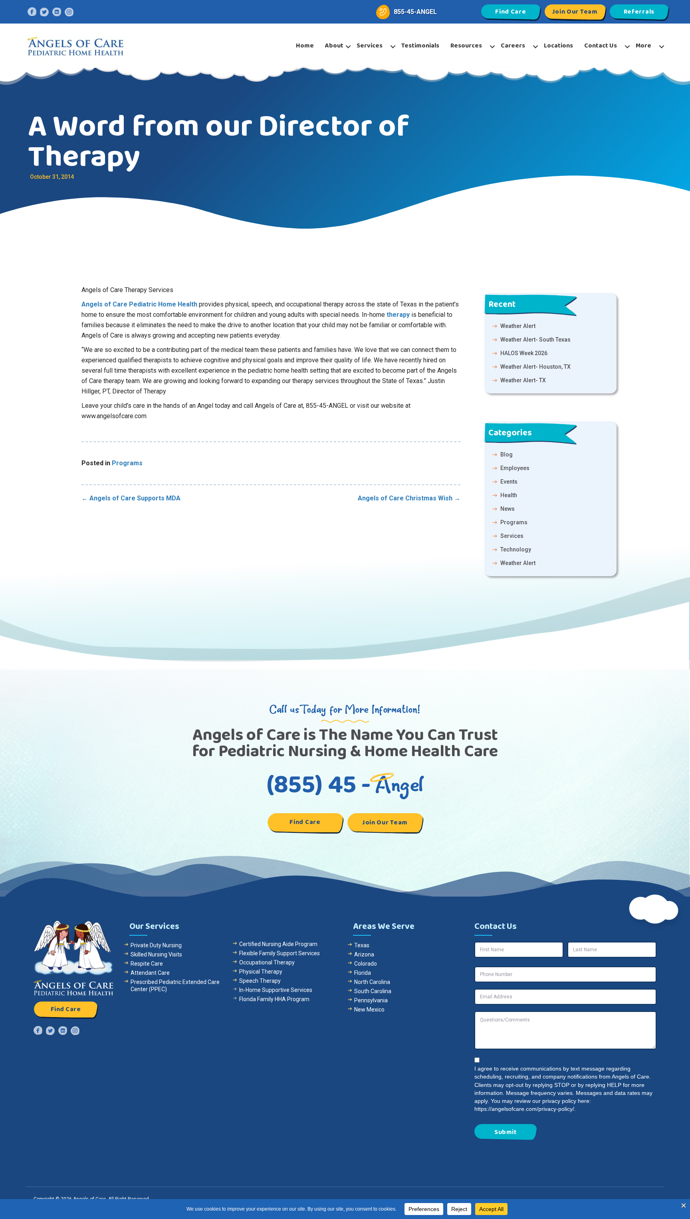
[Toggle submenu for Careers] (535, 46)
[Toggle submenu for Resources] (492, 46)
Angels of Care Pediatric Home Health (139, 304)
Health (508, 495)
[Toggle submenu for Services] (393, 46)
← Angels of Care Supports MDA (130, 498)
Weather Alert (517, 326)
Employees (514, 468)
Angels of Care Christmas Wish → (409, 498)
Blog (506, 454)
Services (511, 536)
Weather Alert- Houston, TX (535, 367)
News (507, 509)
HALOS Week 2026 (523, 353)
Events (509, 481)
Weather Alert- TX (523, 380)
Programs (127, 463)
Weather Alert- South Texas (535, 339)
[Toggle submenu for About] (348, 46)
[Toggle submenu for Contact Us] (627, 46)
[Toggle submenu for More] (661, 46)
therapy (398, 314)
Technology (515, 549)
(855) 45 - (345, 785)
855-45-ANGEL (415, 12)
